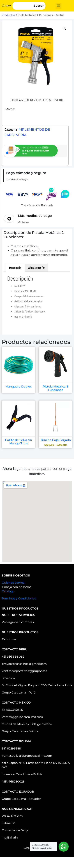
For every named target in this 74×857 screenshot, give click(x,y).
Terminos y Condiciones (19, 598)
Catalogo (8, 591)
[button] (58, 6)
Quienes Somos (13, 582)
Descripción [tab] (15, 267)
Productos (8, 15)
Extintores (9, 639)
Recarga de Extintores (18, 622)
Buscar (38, 5)
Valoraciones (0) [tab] (36, 267)
